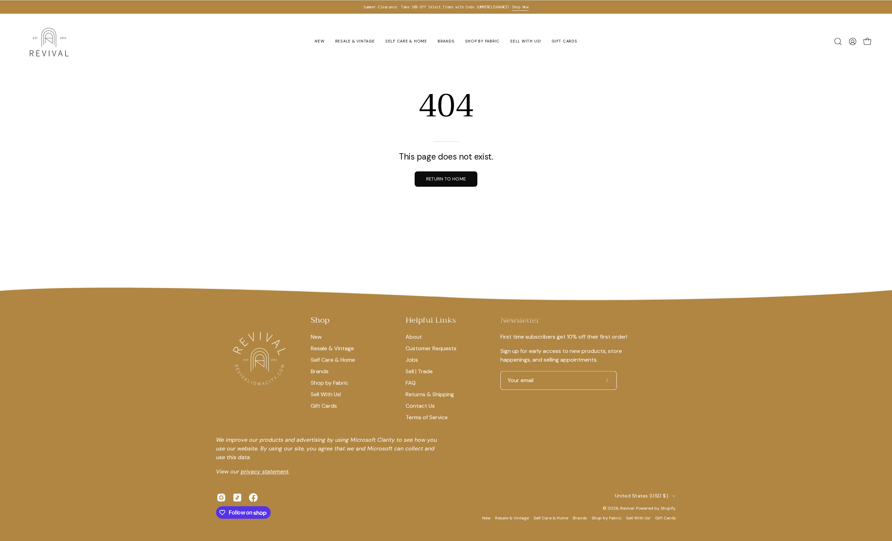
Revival (627, 508)
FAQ (411, 382)
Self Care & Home (333, 359)
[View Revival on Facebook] (253, 498)
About (414, 336)
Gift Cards (324, 405)
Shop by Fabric (329, 382)
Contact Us (420, 405)
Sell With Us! (326, 394)
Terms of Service (427, 417)
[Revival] (49, 41)
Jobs (412, 359)
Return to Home (446, 179)
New (316, 336)
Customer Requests (431, 348)
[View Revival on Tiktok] (237, 498)
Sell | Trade (419, 371)
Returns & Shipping (430, 394)
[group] (446, 7)
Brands (320, 371)
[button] (838, 41)
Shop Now (520, 7)
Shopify (668, 508)
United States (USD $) (641, 496)
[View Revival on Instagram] (221, 498)
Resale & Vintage (332, 348)
